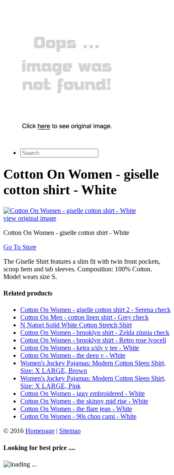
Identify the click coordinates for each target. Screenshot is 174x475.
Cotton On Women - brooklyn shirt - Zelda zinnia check (94, 332)
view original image (29, 218)
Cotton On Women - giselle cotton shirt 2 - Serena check (95, 309)
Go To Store (19, 247)
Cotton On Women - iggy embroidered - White (82, 393)
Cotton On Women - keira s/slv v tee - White (79, 347)
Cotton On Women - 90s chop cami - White (78, 416)
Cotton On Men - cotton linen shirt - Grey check (84, 317)
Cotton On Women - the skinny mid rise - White (84, 401)
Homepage (39, 430)
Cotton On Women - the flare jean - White (76, 408)
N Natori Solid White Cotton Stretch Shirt (76, 325)
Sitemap (70, 430)
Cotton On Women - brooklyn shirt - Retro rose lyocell (93, 340)
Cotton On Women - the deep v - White (72, 355)
